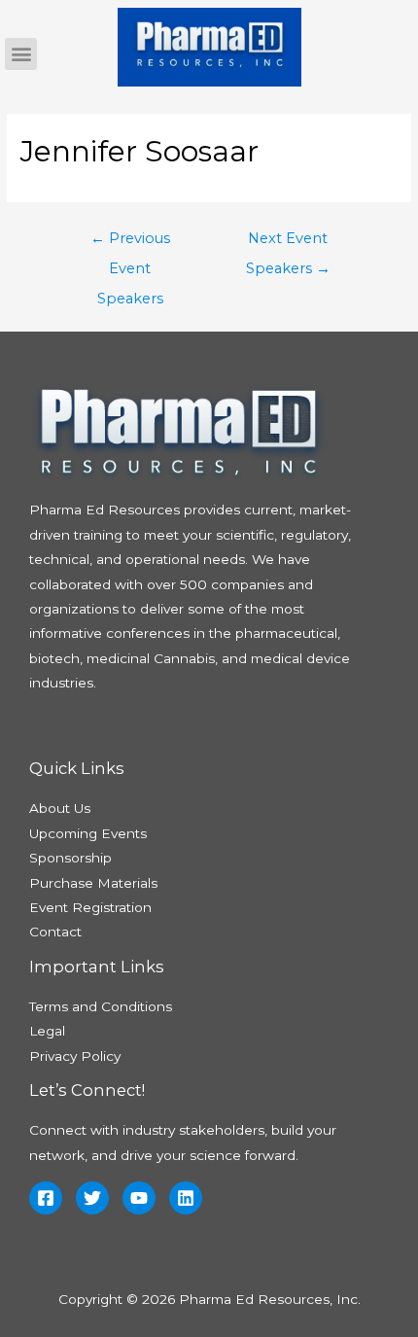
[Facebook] (45, 1197)
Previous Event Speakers (130, 243)
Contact (55, 931)
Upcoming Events (88, 833)
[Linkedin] (185, 1197)
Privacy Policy (75, 1056)
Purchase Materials (93, 883)
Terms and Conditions (100, 1006)
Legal (47, 1030)
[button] (21, 54)
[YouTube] (139, 1197)
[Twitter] (92, 1197)
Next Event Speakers (288, 243)
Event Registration (90, 907)
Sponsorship (70, 857)
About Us (59, 808)
